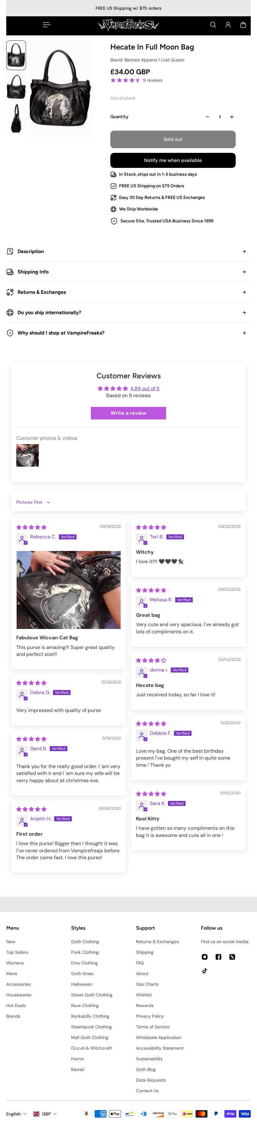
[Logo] (128, 25)
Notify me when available (173, 160)
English (13, 1114)
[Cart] (243, 25)
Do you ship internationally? (49, 312)
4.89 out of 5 (145, 388)
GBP (46, 1114)
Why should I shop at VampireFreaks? (61, 333)
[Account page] (228, 25)
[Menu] (45, 25)
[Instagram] (205, 957)
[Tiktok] (205, 971)
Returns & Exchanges (42, 292)
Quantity (119, 116)
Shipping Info (33, 272)
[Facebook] (218, 957)
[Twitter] (232, 957)
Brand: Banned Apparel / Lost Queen (147, 60)
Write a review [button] (128, 413)
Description (31, 251)
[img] (31, 527)
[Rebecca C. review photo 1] (68, 590)
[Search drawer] (213, 25)
